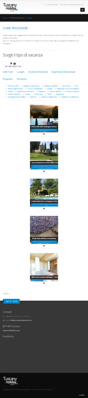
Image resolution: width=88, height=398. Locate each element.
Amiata (27, 94)
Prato (50, 94)
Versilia (49, 89)
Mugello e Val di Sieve (31, 86)
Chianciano (39, 94)
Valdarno (42, 91)
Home (5, 18)
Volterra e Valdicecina (49, 97)
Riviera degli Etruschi (15, 89)
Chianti (10, 91)
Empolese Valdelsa (51, 86)
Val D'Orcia (66, 86)
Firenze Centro (13, 86)
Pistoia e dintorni (14, 94)
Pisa (76, 86)
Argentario (60, 94)
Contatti (81, 395)
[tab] (20, 72)
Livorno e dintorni (72, 91)
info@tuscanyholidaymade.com (21, 320)
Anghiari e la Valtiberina (70, 97)
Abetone (33, 97)
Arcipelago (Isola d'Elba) (17, 97)
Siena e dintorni (55, 91)
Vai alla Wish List (13, 65)
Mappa (29, 18)
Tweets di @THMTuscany (11, 331)
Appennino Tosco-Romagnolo (68, 89)
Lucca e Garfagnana (35, 89)
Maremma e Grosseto (26, 91)
